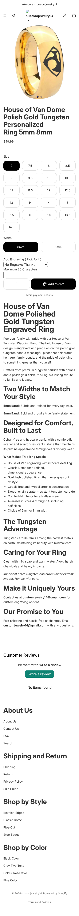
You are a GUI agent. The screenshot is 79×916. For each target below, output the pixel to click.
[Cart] (74, 15)
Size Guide (10, 789)
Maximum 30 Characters (20, 269)
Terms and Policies (39, 902)
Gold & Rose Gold (15, 873)
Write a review (39, 674)
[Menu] (5, 15)
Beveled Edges (13, 812)
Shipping (9, 767)
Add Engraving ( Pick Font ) (22, 259)
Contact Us (11, 728)
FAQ (6, 736)
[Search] (14, 15)
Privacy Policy (13, 781)
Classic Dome (12, 820)
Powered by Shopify (55, 893)
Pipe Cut (9, 827)
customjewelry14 (31, 893)
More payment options (39, 295)
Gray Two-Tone (13, 865)
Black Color (11, 858)
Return (7, 774)
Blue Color (10, 880)
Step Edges (11, 834)
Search (8, 743)
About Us (9, 721)
